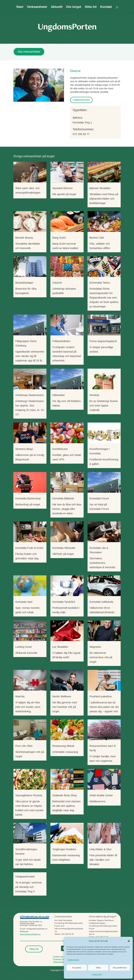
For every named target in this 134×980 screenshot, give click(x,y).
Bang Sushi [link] (59, 237)
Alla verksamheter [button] (29, 51)
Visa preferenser (120, 968)
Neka (98, 968)
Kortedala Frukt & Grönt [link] (29, 547)
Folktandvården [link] (61, 341)
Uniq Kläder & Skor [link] (101, 849)
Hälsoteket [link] (58, 395)
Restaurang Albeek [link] (63, 745)
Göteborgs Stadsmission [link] (29, 395)
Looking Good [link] (23, 646)
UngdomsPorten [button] (81, 100)
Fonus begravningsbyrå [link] (103, 341)
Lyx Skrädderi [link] (60, 646)
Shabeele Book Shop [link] (64, 795)
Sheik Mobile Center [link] (101, 795)
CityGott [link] (57, 282)
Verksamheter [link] (37, 7)
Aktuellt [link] (56, 7)
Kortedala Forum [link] (99, 498)
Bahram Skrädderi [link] (100, 188)
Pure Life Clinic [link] (24, 745)
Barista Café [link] (97, 237)
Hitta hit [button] (33, 949)
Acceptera (76, 968)
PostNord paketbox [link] (101, 696)
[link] (29, 172)
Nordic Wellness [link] (61, 696)
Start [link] (19, 7)
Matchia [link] (19, 696)
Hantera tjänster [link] (73, 960)
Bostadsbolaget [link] (24, 282)
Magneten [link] (95, 646)
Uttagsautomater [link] (25, 876)
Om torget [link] (73, 7)
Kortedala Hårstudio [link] (63, 547)
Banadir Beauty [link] (24, 237)
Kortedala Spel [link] (23, 601)
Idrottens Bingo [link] (24, 449)
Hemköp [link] (94, 395)
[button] (128, 941)
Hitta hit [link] (91, 7)
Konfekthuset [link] (60, 449)
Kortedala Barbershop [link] (28, 498)
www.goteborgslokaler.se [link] (30, 934)
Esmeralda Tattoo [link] (100, 282)
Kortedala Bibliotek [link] (63, 498)
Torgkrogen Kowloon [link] (64, 849)
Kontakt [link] (106, 7)
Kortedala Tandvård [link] (63, 601)
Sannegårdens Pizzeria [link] (28, 795)
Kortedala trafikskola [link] (101, 601)
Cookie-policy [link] (97, 974)
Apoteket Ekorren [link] (62, 188)
